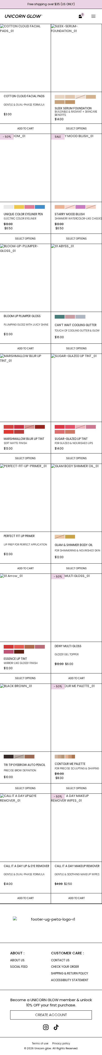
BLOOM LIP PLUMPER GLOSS (22, 316)
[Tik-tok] (56, 1027)
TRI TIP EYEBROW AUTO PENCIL (24, 765)
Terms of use (40, 1043)
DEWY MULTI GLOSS (68, 646)
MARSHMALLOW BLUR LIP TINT (24, 439)
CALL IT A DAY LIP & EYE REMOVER (26, 866)
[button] (78, 16)
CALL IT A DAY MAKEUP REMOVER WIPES (77, 866)
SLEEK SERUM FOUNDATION (73, 108)
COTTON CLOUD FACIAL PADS (24, 96)
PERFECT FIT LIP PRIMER (19, 536)
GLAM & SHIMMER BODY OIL (74, 545)
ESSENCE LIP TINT (15, 659)
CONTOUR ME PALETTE (70, 764)
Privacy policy (61, 1043)
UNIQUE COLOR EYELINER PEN (23, 214)
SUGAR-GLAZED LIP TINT (71, 439)
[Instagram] (46, 1027)
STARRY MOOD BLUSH (70, 214)
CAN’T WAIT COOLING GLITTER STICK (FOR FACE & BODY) (76, 325)
